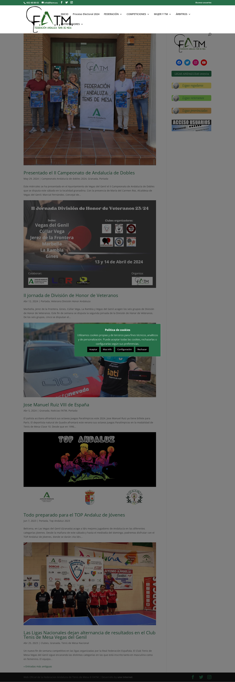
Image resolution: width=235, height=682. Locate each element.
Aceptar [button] (93, 349)
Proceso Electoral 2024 (86, 14)
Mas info (107, 349)
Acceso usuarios (203, 3)
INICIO (64, 14)
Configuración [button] (124, 349)
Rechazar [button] (142, 349)
